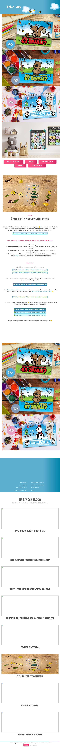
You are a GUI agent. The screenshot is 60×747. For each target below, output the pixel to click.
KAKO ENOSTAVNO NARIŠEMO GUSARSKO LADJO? (30, 560)
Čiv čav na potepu (13, 162)
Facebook (23, 482)
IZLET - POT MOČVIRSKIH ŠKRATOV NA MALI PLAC (30, 589)
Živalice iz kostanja (30, 647)
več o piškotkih (33, 745)
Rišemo (20, 166)
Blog (18, 6)
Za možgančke (37, 166)
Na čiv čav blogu (30, 500)
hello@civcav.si (21, 487)
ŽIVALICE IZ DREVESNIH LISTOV (30, 676)
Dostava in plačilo (37, 482)
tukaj (16, 256)
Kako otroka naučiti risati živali (30, 531)
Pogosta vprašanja (37, 485)
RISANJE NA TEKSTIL (30, 705)
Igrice (31, 162)
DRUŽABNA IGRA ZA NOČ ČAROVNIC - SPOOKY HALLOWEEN (30, 618)
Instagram (23, 485)
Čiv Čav (10, 6)
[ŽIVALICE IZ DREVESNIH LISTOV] (30, 194)
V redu (26, 745)
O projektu (35, 487)
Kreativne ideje (47, 162)
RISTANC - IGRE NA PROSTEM (30, 734)
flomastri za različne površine (16, 290)
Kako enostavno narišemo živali (41, 291)
